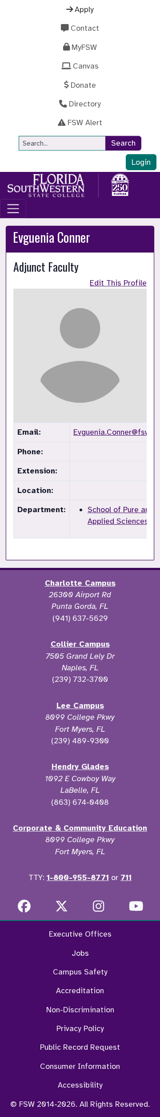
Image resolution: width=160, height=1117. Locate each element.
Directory (85, 104)
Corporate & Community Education (80, 828)
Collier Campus (80, 644)
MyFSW (84, 47)
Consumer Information (80, 1066)
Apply (84, 9)
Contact (85, 28)
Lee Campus (80, 705)
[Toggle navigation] (13, 208)
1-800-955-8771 (78, 877)
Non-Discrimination (80, 1010)
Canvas (86, 66)
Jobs (80, 953)
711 (126, 877)
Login (141, 162)
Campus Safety (80, 972)
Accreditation (80, 990)
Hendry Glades (80, 766)
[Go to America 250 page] (120, 184)
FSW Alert (85, 122)
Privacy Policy (80, 1028)
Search (123, 143)
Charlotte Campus (80, 583)
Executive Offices (80, 934)
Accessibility (80, 1085)
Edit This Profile (118, 283)
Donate (83, 85)
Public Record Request (80, 1047)
